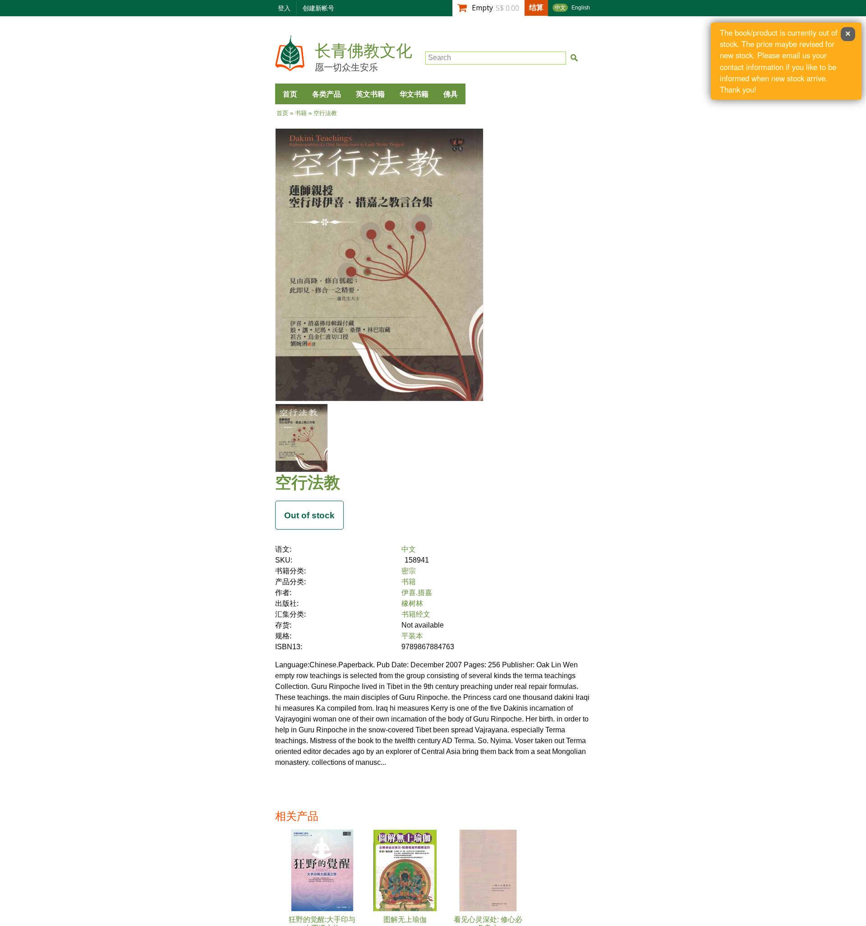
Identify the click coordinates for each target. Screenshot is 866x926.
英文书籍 (370, 94)
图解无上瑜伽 (405, 919)
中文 (560, 8)
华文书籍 (414, 94)
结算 (536, 7)
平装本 (412, 636)
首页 (290, 94)
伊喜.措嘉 (416, 592)
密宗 (408, 571)
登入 (284, 8)
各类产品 (326, 94)
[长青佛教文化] (290, 66)
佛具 (450, 94)
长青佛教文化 (363, 51)
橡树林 (412, 603)
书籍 (301, 113)
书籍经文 (415, 614)
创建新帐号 (318, 8)
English (580, 8)
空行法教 (307, 482)
